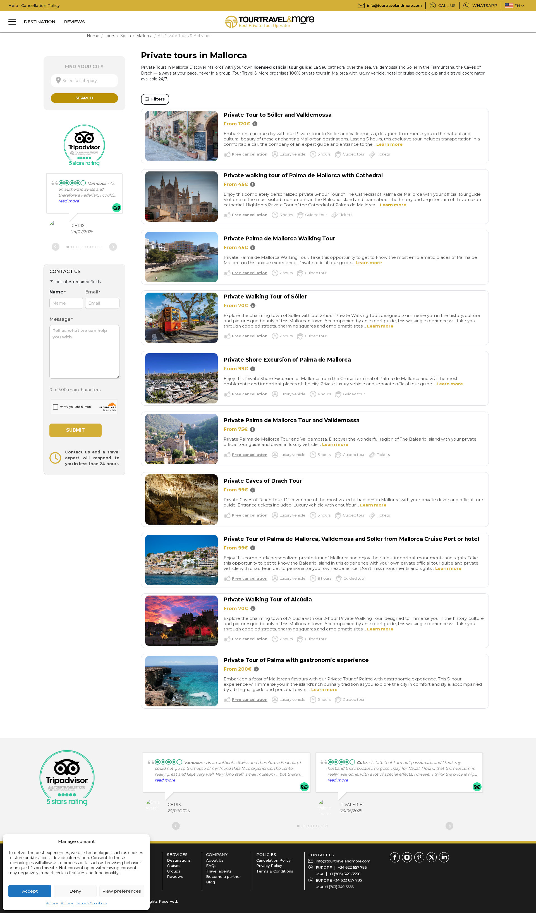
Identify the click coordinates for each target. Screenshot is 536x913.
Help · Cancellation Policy (34, 5)
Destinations (179, 860)
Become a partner (223, 876)
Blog (210, 882)
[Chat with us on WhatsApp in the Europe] (347, 880)
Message (61, 319)
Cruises (173, 865)
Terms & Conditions (91, 903)
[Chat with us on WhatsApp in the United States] (339, 887)
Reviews (175, 876)
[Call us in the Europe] (352, 867)
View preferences (121, 891)
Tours (110, 35)
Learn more (389, 144)
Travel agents (219, 871)
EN (517, 5)
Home (93, 35)
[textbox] (84, 81)
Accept (30, 891)
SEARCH (84, 98)
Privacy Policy (269, 865)
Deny (75, 891)
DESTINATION (39, 21)
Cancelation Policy (273, 860)
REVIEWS (74, 21)
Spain (125, 35)
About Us (214, 860)
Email (92, 292)
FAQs (211, 865)
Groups (173, 871)
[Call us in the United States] (344, 874)
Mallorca (144, 35)
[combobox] (84, 80)
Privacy (52, 903)
